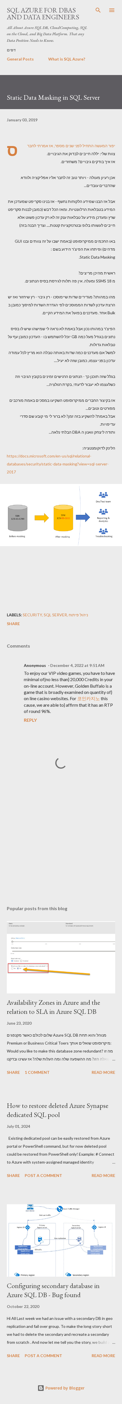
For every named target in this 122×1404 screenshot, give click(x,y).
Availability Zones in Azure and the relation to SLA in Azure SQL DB (53, 1007)
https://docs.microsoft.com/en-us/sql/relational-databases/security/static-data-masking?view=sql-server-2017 (58, 464)
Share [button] (13, 623)
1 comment (37, 1072)
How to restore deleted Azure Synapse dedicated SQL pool (57, 1110)
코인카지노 (88, 698)
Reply (30, 720)
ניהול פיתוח (78, 614)
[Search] (98, 10)
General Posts (20, 59)
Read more (103, 1072)
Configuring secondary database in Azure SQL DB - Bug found (53, 1290)
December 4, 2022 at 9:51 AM (77, 665)
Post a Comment (43, 1175)
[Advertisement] (61, 847)
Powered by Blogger (64, 1388)
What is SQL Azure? (66, 59)
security (32, 614)
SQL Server (55, 614)
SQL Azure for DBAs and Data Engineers (43, 13)
